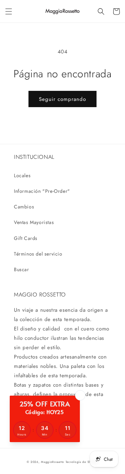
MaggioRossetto (52, 462)
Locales (22, 175)
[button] (8, 11)
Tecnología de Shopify (82, 462)
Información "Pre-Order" (42, 191)
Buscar (21, 269)
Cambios (24, 206)
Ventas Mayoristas (34, 222)
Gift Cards (26, 238)
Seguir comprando (62, 99)
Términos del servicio (38, 253)
